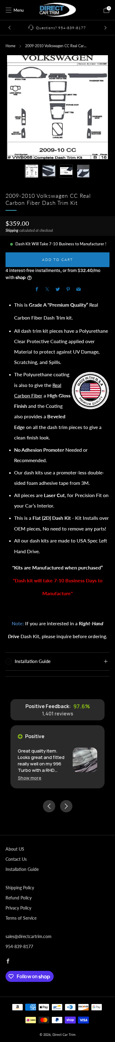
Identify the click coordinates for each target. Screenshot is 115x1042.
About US (15, 849)
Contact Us (16, 859)
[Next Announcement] (105, 28)
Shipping (12, 230)
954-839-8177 (19, 946)
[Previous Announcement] (9, 28)
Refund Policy (19, 897)
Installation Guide (22, 869)
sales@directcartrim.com (29, 936)
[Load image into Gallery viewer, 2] (48, 171)
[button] (29, 778)
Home (10, 46)
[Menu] (9, 10)
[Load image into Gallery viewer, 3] (66, 171)
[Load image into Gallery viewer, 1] (31, 171)
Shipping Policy (20, 887)
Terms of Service (21, 918)
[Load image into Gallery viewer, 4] (83, 171)
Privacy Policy (18, 907)
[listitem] (57, 27)
